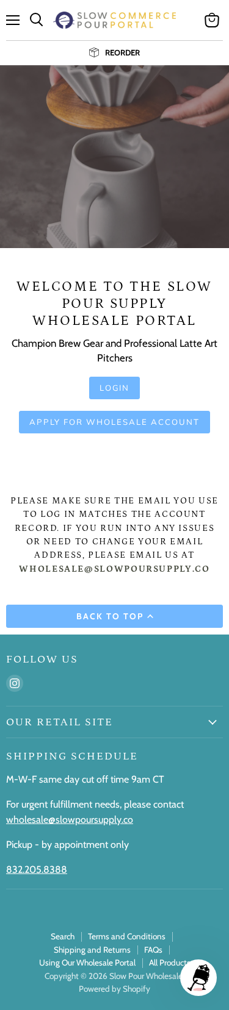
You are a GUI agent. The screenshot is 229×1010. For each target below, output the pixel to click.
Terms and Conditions (126, 936)
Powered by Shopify (114, 989)
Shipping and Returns (92, 950)
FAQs (153, 950)
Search (63, 936)
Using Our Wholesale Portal (87, 962)
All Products (170, 962)
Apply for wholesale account (114, 422)
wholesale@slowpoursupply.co (69, 819)
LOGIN (115, 388)
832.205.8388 (36, 869)
